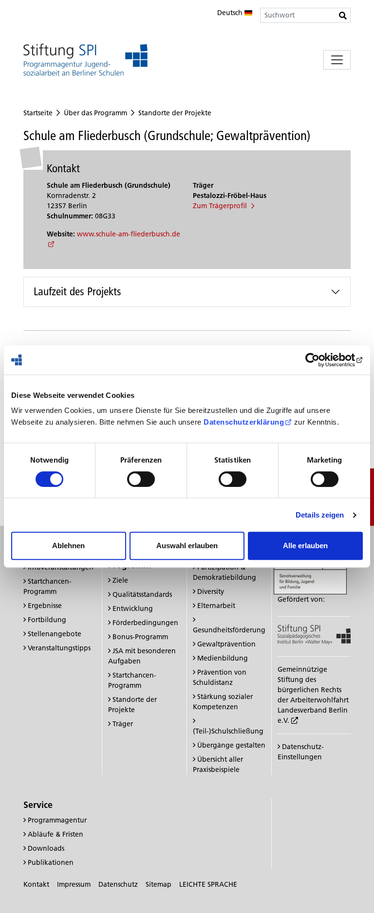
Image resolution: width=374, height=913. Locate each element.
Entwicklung (132, 608)
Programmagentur (57, 820)
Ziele (120, 580)
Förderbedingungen (145, 622)
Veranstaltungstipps (59, 648)
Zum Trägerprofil (221, 205)
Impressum (74, 884)
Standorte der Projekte (174, 112)
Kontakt (36, 884)
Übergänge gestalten (231, 745)
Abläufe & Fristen (55, 834)
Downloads (46, 848)
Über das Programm (95, 112)
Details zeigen (320, 515)
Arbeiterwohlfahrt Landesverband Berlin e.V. (313, 710)
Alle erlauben (305, 545)
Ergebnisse (45, 605)
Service (38, 804)
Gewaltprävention (226, 644)
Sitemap (158, 884)
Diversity (210, 591)
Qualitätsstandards (142, 594)
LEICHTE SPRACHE (208, 884)
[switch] (141, 479)
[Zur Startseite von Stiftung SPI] (314, 633)
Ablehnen (68, 545)
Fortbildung (47, 619)
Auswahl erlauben (187, 545)
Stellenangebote (54, 633)
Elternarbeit (216, 605)
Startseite (38, 112)
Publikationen (51, 862)
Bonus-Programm (140, 636)
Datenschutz (118, 884)
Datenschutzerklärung (244, 422)
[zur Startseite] (85, 60)
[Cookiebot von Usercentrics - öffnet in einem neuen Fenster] (320, 360)
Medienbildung (222, 658)
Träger (122, 723)
